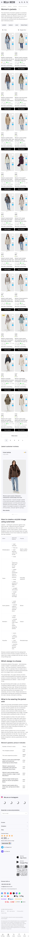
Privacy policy (20, 911)
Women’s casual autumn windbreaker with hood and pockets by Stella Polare (9, 767)
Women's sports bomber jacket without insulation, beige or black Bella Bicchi (11, 774)
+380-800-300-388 (5, 884)
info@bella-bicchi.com (6, 886)
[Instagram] (5, 893)
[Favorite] (13, 36)
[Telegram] (8, 893)
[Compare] (13, 42)
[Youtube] (11, 893)
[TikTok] (14, 893)
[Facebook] (2, 893)
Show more (14, 435)
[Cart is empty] (27, 2)
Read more (8, 928)
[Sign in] (24, 2)
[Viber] (16, 893)
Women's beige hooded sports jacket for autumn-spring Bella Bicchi (10, 780)
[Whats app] (19, 893)
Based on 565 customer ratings (7, 840)
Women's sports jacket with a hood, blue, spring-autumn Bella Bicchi (10, 787)
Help (2, 829)
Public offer (3, 913)
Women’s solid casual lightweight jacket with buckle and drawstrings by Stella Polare (11, 761)
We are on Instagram (11, 797)
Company (3, 826)
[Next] (22, 440)
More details (7, 68)
